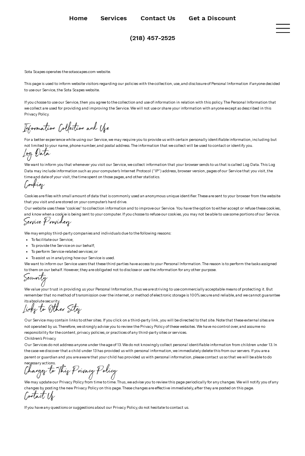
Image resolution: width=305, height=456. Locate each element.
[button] (114, 18)
